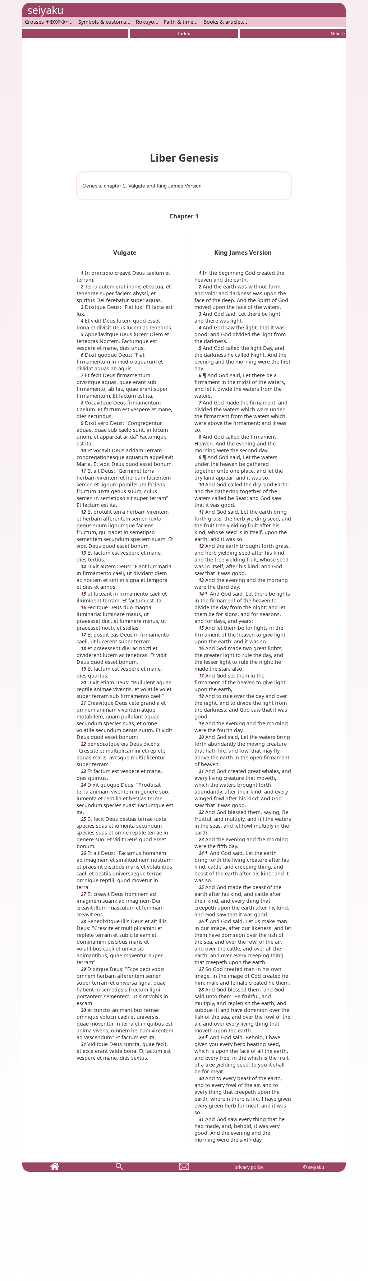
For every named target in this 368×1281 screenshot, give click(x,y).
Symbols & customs (102, 21)
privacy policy (248, 1167)
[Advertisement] (184, 93)
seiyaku (45, 10)
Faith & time (178, 21)
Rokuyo (145, 21)
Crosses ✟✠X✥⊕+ (46, 21)
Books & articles (223, 21)
